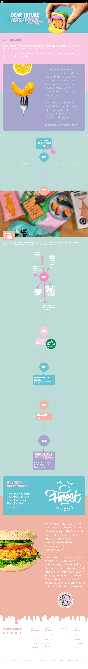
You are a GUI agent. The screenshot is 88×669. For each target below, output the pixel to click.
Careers (77, 639)
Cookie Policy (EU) (46, 660)
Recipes (34, 639)
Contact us (78, 643)
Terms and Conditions (63, 660)
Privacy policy (36, 643)
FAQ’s (76, 635)
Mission (34, 635)
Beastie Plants (50, 639)
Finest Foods (13, 660)
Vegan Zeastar (51, 635)
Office (76, 648)
